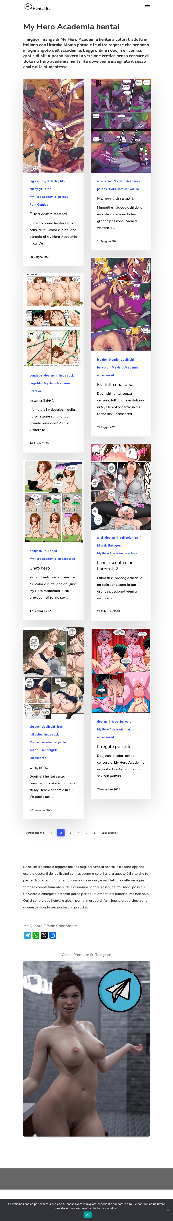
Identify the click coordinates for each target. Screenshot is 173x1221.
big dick (47, 181)
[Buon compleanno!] (53, 172)
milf (138, 537)
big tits (60, 181)
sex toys (131, 553)
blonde (114, 359)
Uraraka (35, 391)
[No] (168, 1210)
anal (100, 537)
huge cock (66, 375)
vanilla (134, 189)
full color (103, 367)
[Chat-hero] (53, 540)
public (62, 742)
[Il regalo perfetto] (121, 713)
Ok (87, 1214)
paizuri (130, 729)
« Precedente (35, 833)
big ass (35, 181)
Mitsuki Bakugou (109, 545)
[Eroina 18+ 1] (53, 363)
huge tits (36, 383)
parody (63, 197)
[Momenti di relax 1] (121, 164)
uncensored (105, 375)
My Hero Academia (43, 197)
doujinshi (127, 359)
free (48, 189)
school (34, 750)
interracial (104, 181)
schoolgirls (49, 750)
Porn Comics (39, 204)
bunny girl (36, 189)
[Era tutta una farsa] (121, 346)
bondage (36, 375)
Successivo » (110, 833)
